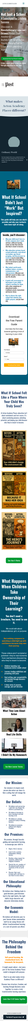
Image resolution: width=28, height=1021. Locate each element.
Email (6, 356)
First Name (7, 349)
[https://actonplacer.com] (9, 3)
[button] (23, 3)
